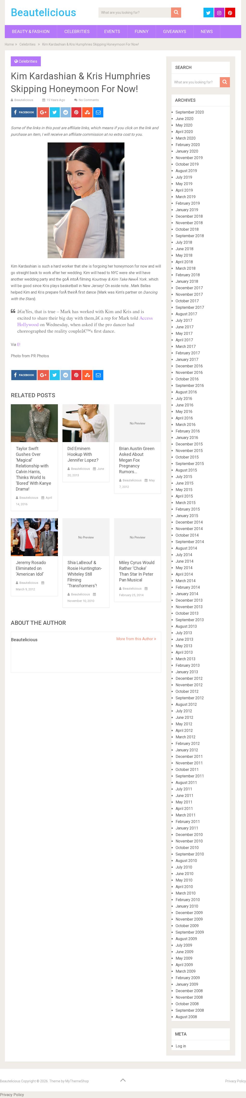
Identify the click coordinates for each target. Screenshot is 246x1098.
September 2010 (190, 854)
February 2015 (188, 509)
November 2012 (189, 685)
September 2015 (190, 463)
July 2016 (184, 398)
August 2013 (186, 626)
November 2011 (189, 763)
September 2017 (190, 307)
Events (112, 31)
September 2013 (190, 620)
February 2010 (188, 899)
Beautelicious (43, 12)
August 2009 (186, 938)
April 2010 (184, 886)
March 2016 (186, 424)
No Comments (89, 100)
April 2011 (184, 808)
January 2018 (187, 281)
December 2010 (189, 834)
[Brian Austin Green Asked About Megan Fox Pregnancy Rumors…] (137, 423)
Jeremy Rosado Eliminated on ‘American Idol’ (31, 568)
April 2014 (184, 574)
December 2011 (189, 756)
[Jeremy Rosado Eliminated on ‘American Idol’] (34, 537)
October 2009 (187, 925)
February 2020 (188, 144)
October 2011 (187, 769)
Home (9, 44)
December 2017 (189, 288)
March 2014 (186, 581)
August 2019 (186, 170)
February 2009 (188, 978)
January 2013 (187, 672)
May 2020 (184, 125)
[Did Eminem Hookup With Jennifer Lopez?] (86, 423)
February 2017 (188, 353)
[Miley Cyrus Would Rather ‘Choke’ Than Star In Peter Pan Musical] (137, 537)
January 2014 (187, 594)
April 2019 (184, 190)
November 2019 (189, 157)
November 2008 (189, 997)
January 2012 (187, 750)
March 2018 (186, 268)
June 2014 (184, 561)
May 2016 (184, 411)
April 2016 (184, 418)
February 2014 (188, 587)
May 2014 (184, 568)
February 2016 (188, 431)
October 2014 (187, 535)
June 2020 (184, 118)
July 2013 (184, 633)
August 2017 (186, 314)
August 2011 (186, 782)
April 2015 (184, 496)
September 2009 (190, 932)
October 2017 (187, 301)
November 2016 (189, 372)
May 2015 (184, 489)
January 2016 (187, 437)
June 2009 (184, 952)
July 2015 (184, 476)
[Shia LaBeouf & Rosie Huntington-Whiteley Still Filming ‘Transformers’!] (86, 537)
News (207, 31)
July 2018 (184, 242)
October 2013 (187, 613)
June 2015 (184, 483)
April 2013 (184, 652)
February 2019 (188, 203)
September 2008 (190, 1010)
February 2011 (188, 821)
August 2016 (186, 392)
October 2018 (187, 229)
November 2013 (189, 607)
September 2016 (190, 385)
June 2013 (184, 639)
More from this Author (135, 639)
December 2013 (189, 600)
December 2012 (189, 678)
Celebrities (77, 31)
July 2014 (184, 554)
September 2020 (190, 112)
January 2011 (187, 828)
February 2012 (188, 743)
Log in (181, 1046)
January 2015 (187, 515)
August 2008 (186, 1017)
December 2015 (189, 444)
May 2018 (184, 255)
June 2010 (184, 873)
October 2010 (187, 847)
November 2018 (189, 223)
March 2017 (186, 346)
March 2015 (186, 502)
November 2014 (189, 528)
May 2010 (184, 880)
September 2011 (190, 776)
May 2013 (184, 646)
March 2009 (186, 971)
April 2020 (184, 131)
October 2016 (187, 379)
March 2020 (186, 138)
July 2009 (184, 945)
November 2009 (189, 919)
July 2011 (184, 789)
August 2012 (186, 704)
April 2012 (184, 730)
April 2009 (184, 965)
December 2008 (189, 991)
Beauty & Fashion (31, 31)
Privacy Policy (235, 1081)
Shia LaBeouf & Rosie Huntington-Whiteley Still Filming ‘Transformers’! (85, 574)
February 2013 (188, 665)
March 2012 (186, 737)
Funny (141, 31)
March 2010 (186, 893)
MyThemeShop (77, 1081)
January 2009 (187, 984)
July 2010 (184, 867)
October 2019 (187, 164)
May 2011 (184, 802)
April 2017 (184, 340)
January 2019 (187, 210)
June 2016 (184, 405)
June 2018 (184, 249)
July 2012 (184, 711)
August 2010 (186, 860)
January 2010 (187, 906)
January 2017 (187, 359)
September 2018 (190, 236)
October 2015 (187, 457)
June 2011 (184, 795)
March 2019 (186, 197)
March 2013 (186, 659)
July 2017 (184, 320)
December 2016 (189, 366)
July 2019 (184, 177)
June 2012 (184, 717)
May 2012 (184, 724)
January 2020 (187, 151)
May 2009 (184, 958)
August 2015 (186, 470)
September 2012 (190, 698)
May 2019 (184, 184)
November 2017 (189, 294)
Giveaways (174, 31)
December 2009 (189, 912)
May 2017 (184, 333)
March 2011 (186, 815)
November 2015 (189, 450)
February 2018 (188, 275)
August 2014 (186, 548)
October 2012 (187, 691)
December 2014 (189, 522)
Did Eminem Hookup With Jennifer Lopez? (83, 454)
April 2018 (184, 262)
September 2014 (190, 541)
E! (18, 344)
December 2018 (189, 216)
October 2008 (187, 1004)
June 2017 (184, 327)
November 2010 (189, 841)
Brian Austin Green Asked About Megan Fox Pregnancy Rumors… (136, 460)
